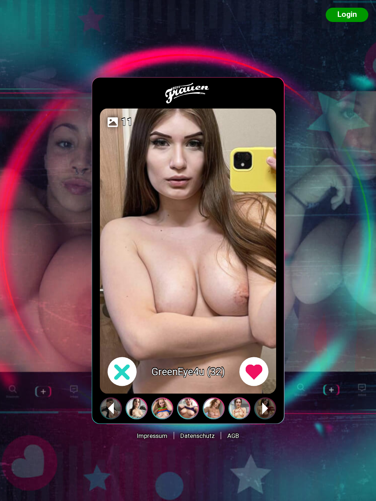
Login (347, 14)
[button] (265, 409)
